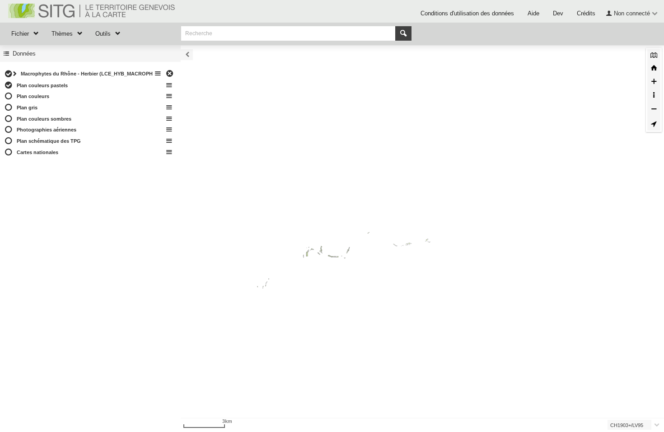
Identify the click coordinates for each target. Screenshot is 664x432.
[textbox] (631, 425)
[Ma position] (653, 124)
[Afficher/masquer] (8, 74)
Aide (533, 13)
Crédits (586, 13)
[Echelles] (653, 96)
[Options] (158, 74)
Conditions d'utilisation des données (467, 13)
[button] (630, 13)
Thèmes (62, 33)
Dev (558, 13)
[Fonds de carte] (653, 55)
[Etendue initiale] (653, 69)
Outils (103, 33)
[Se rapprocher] (653, 82)
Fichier (20, 33)
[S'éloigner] (653, 110)
